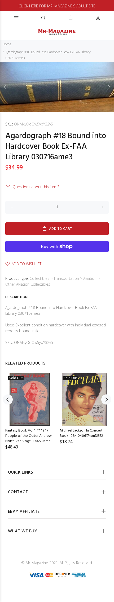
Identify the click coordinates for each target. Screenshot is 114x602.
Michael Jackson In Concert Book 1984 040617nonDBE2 (81, 433)
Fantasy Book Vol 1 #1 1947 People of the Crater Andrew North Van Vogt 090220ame (28, 436)
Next (109, 87)
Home (7, 44)
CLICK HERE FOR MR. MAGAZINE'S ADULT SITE (57, 5)
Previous (5, 87)
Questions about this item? (36, 186)
